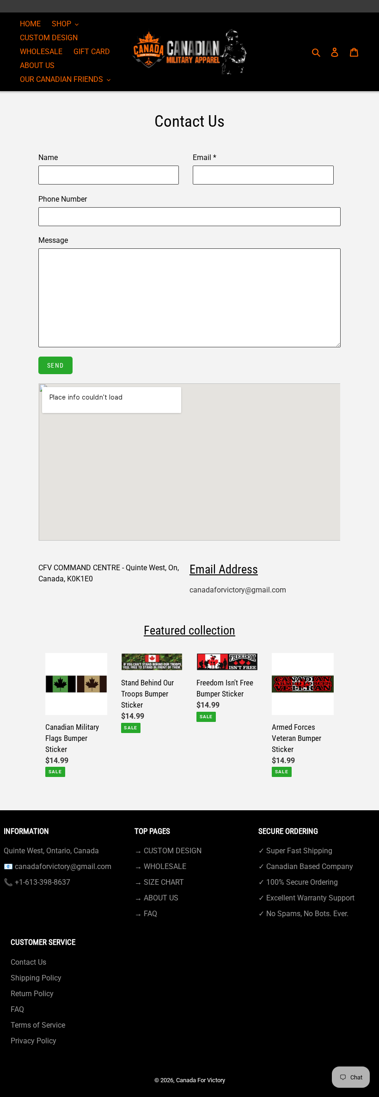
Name (48, 157)
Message (53, 240)
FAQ (17, 1009)
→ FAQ (145, 913)
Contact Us (28, 962)
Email (204, 157)
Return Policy (32, 993)
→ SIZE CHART (159, 882)
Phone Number (62, 199)
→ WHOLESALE (160, 866)
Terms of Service (38, 1025)
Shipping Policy (36, 978)
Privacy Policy (33, 1040)
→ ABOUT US (156, 898)
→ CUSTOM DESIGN (168, 850)
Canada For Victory (200, 1080)
